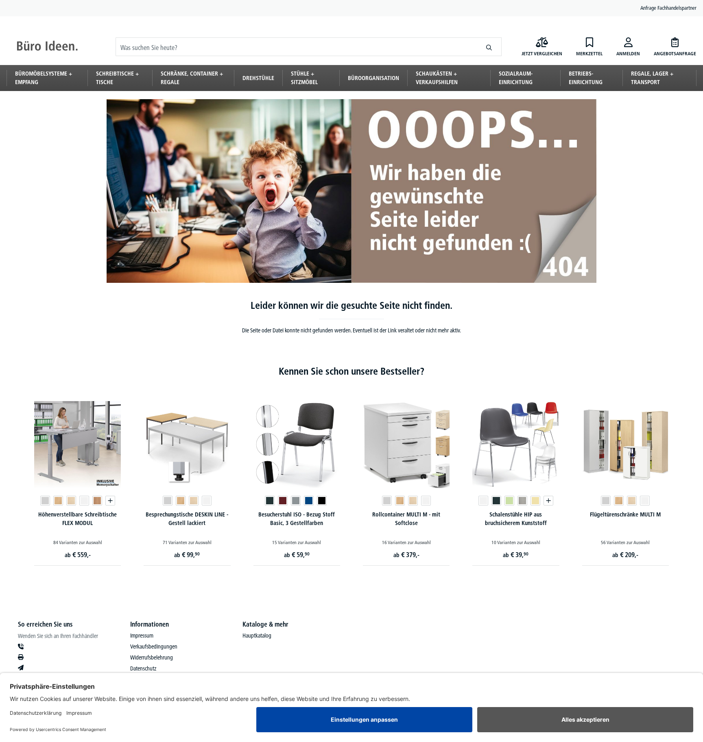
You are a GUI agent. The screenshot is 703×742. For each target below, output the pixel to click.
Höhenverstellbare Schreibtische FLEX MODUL (77, 519)
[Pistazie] (509, 501)
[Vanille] (535, 501)
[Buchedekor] (58, 501)
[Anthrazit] (270, 501)
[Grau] (296, 501)
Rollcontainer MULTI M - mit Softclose (406, 519)
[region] (351, 475)
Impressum (141, 635)
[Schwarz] (322, 501)
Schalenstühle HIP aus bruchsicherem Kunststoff (516, 519)
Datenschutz (143, 668)
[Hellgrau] (522, 501)
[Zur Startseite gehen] (47, 46)
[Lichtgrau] (45, 501)
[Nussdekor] (97, 501)
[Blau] (309, 501)
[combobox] (296, 46)
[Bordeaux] (283, 501)
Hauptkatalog (256, 635)
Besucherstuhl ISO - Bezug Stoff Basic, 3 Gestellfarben (296, 519)
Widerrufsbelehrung (151, 657)
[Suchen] (489, 46)
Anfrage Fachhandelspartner (668, 7)
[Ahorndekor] (71, 501)
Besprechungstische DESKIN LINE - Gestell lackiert (187, 519)
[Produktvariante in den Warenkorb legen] (110, 501)
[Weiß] (84, 501)
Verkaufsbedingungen (153, 646)
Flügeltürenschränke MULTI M (625, 514)
